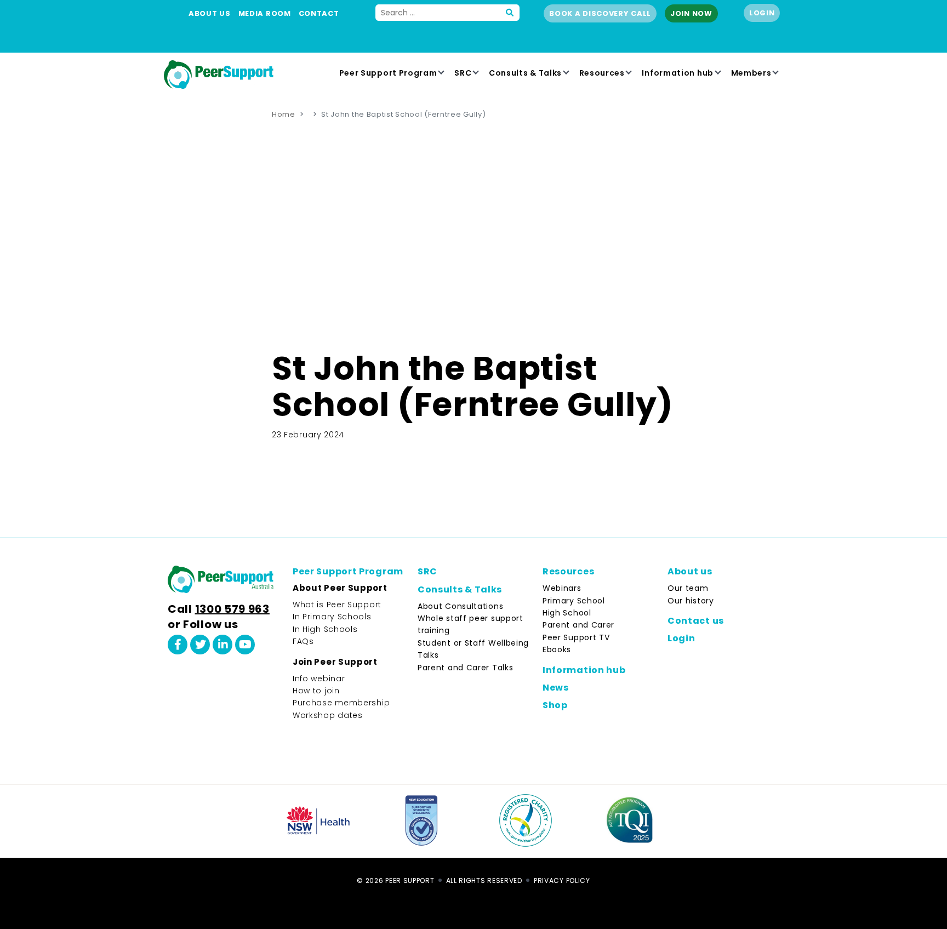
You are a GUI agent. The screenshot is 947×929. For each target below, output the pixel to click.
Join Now (691, 13)
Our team (688, 588)
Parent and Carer (578, 624)
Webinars (562, 588)
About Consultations (460, 606)
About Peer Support (340, 588)
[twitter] (200, 644)
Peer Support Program (388, 72)
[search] (510, 12)
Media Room (264, 13)
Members (751, 72)
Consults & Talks (525, 72)
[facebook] (177, 644)
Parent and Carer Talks (465, 667)
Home (283, 114)
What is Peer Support (337, 604)
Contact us (696, 620)
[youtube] (245, 644)
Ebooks (557, 649)
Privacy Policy (562, 880)
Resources (602, 72)
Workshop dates (328, 715)
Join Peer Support (335, 662)
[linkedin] (222, 644)
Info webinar (319, 678)
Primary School (574, 600)
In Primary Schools (332, 616)
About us (210, 13)
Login (762, 13)
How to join (316, 690)
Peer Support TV (576, 637)
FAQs (303, 641)
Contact (319, 13)
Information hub (678, 72)
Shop (555, 705)
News (556, 687)
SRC (462, 72)
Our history (691, 600)
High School (567, 612)
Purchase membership (341, 702)
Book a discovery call (600, 13)
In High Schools (325, 629)
